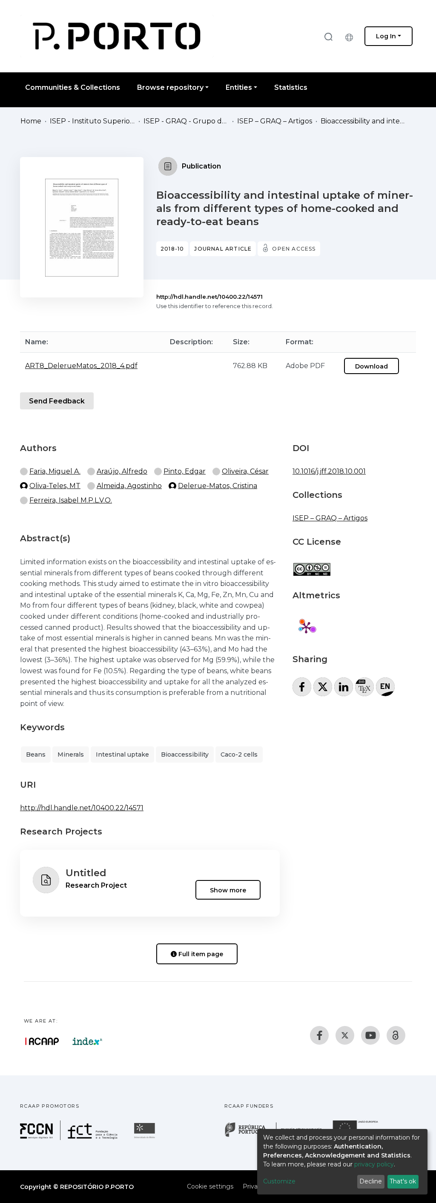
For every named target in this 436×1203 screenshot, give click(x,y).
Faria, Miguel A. (54, 471)
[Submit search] (328, 36)
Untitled (86, 873)
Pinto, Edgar (185, 471)
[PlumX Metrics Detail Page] (306, 627)
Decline (370, 1181)
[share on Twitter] (322, 686)
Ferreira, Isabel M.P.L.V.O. (70, 500)
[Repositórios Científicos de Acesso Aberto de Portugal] (42, 1041)
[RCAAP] (396, 1035)
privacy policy (374, 1164)
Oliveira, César (245, 471)
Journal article (223, 249)
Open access (294, 249)
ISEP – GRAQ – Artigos (274, 121)
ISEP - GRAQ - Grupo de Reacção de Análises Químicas (186, 121)
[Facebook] (319, 1035)
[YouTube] (370, 1035)
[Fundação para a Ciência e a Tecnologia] (70, 1138)
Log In (386, 36)
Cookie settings (210, 1186)
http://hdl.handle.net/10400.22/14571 (209, 296)
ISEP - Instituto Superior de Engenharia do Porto (92, 121)
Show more (228, 890)
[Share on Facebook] (302, 686)
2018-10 (172, 249)
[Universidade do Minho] (145, 1138)
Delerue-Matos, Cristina (217, 486)
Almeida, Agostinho (129, 486)
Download (371, 366)
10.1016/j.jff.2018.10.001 (329, 471)
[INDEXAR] (87, 1041)
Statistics (290, 87)
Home (30, 121)
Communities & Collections (72, 87)
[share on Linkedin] (343, 686)
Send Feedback (57, 401)
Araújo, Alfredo (122, 471)
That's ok (403, 1181)
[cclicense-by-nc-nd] (311, 565)
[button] (351, 36)
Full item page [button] (200, 954)
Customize (279, 1181)
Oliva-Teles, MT (54, 486)
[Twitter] (345, 1035)
